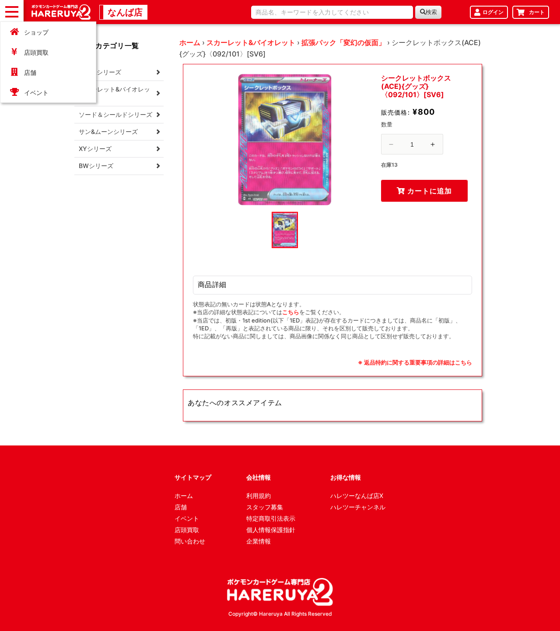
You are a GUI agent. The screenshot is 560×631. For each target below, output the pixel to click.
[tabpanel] (285, 139)
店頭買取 (36, 52)
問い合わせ (190, 541)
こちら (290, 312)
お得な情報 (345, 477)
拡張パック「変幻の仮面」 (343, 42)
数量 (387, 124)
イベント (36, 92)
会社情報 (258, 477)
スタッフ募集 (264, 507)
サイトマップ (193, 477)
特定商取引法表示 (270, 518)
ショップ (36, 32)
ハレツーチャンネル (357, 507)
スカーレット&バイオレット (250, 42)
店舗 (30, 72)
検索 (431, 12)
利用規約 (258, 495)
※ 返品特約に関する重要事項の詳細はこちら (415, 362)
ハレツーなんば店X (356, 495)
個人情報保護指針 (270, 529)
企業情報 (258, 541)
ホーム (189, 42)
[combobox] (332, 12)
